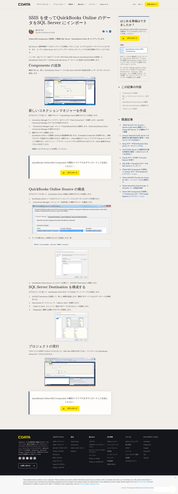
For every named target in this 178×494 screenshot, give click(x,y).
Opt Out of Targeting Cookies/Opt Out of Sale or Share (137, 488)
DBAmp (73, 451)
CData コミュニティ (132, 441)
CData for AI (104, 4)
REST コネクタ (57, 458)
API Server (56, 454)
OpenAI (145, 458)
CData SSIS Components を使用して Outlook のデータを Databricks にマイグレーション (135, 171)
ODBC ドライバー (58, 441)
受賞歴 (109, 451)
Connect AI (74, 445)
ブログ (127, 448)
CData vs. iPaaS (94, 458)
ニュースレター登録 (131, 454)
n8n (144, 454)
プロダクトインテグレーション (97, 446)
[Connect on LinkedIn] (110, 31)
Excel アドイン (57, 461)
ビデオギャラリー (131, 461)
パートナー (92, 455)
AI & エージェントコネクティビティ (97, 451)
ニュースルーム (112, 448)
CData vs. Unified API (96, 462)
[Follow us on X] (107, 31)
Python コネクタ (58, 451)
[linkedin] (19, 458)
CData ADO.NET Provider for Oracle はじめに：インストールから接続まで (135, 180)
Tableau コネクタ (58, 467)
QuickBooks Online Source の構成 (135, 102)
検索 (139, 4)
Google (145, 448)
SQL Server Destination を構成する (135, 105)
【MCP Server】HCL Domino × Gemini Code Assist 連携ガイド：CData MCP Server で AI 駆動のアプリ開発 (135, 128)
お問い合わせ (151, 4)
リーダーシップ (112, 454)
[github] (31, 458)
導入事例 (128, 445)
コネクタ (92, 441)
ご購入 (134, 4)
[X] (23, 458)
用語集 (127, 458)
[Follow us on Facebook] (103, 31)
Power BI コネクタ (59, 464)
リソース (128, 451)
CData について (112, 441)
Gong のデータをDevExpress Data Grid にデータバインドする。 (135, 145)
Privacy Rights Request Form (89, 484)
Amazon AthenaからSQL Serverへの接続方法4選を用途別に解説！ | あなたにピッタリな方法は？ (135, 137)
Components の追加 (130, 93)
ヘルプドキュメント (44, 149)
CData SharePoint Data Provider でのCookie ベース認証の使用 (135, 187)
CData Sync (75, 441)
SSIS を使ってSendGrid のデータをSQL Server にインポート (135, 165)
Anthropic (146, 441)
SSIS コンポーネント (77, 448)
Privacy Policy (142, 482)
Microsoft (146, 451)
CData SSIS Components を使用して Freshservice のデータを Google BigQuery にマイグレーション (135, 194)
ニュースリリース (112, 445)
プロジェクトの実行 (129, 109)
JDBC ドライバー (58, 445)
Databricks (147, 445)
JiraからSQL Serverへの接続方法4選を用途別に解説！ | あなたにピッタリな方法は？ (135, 152)
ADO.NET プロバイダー (60, 448)
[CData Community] (34, 458)
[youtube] (27, 458)
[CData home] (25, 4)
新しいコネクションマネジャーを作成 (135, 97)
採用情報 (110, 461)
